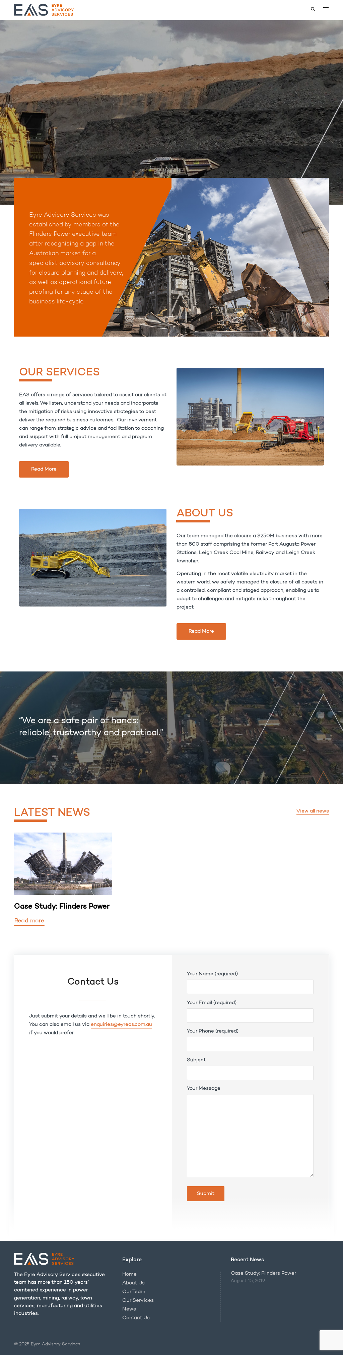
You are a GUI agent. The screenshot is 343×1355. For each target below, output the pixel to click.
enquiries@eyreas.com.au (121, 1024)
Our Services (138, 1300)
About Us (133, 1283)
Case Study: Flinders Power (263, 1273)
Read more (29, 921)
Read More (44, 469)
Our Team (133, 1291)
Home (129, 1274)
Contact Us (136, 1318)
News (129, 1309)
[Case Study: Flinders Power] (63, 864)
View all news (312, 811)
